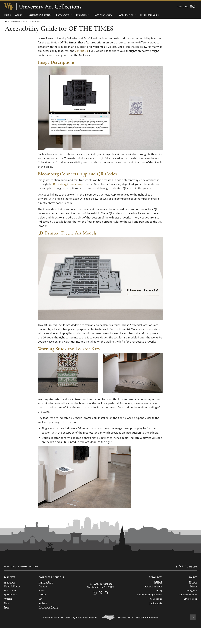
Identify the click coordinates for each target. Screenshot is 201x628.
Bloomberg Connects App (68, 184)
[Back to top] (193, 617)
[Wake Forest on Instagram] (106, 593)
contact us (81, 51)
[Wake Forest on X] (100, 593)
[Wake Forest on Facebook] (95, 593)
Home (7, 14)
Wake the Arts (126, 14)
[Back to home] (6, 21)
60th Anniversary (103, 14)
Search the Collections (40, 14)
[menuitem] (8, 21)
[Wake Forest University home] (9, 6)
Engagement (62, 14)
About (18, 14)
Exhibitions (82, 14)
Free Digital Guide (149, 14)
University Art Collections (50, 7)
